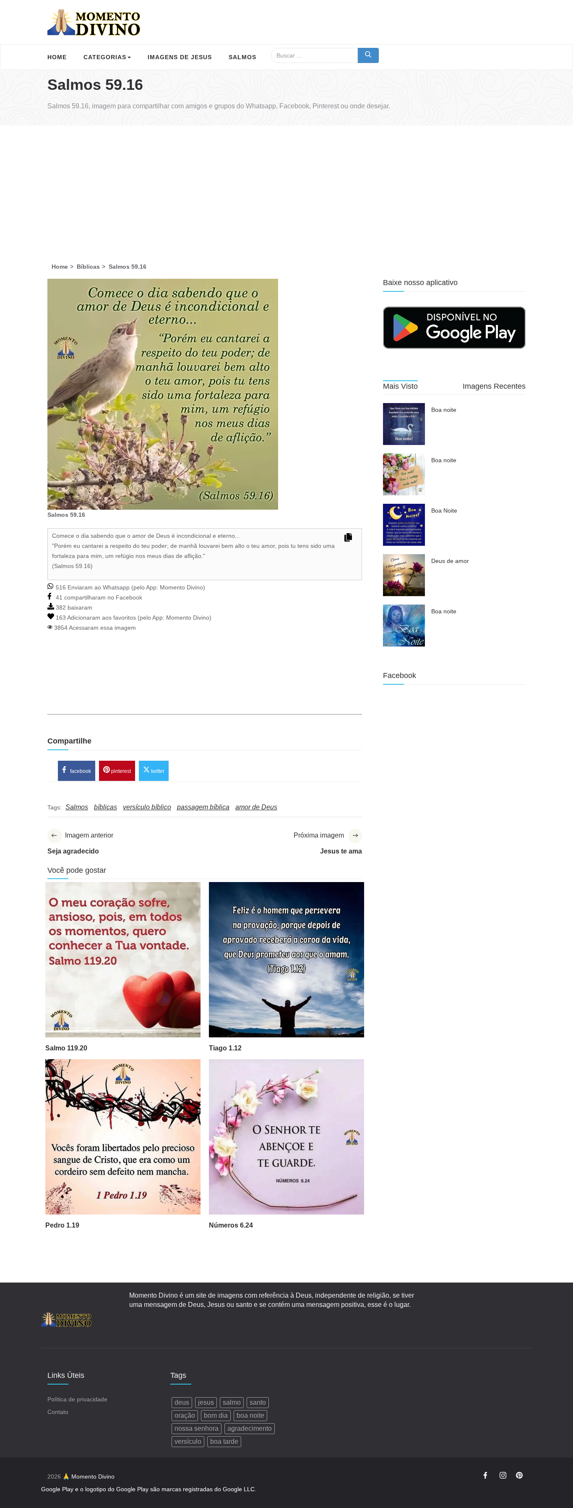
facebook (80, 771)
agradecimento (249, 1428)
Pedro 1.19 (62, 1225)
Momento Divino (181, 587)
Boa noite (443, 409)
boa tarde (224, 1441)
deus (182, 1402)
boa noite (250, 1415)
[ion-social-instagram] (503, 1476)
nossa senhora (197, 1428)
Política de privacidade (77, 1399)
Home (57, 57)
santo (258, 1402)
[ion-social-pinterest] (519, 1476)
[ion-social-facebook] (486, 1476)
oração (185, 1415)
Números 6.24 (231, 1225)
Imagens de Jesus (180, 57)
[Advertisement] (286, 188)
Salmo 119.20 (66, 1048)
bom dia (216, 1415)
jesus (206, 1402)
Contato (57, 1412)
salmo (232, 1402)
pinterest (120, 771)
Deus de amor (450, 561)
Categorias (104, 57)
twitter (157, 771)
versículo (188, 1441)
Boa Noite (444, 510)
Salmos (242, 57)
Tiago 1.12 (225, 1048)
